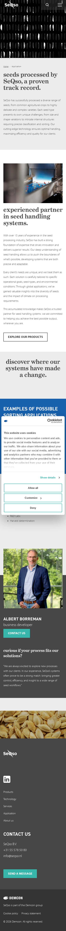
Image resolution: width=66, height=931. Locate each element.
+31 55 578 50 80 (15, 850)
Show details (48, 477)
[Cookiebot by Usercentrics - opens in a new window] (47, 421)
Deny (33, 507)
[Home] (18, 5)
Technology (9, 799)
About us (8, 820)
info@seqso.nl (12, 856)
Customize (31, 497)
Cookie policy (10, 913)
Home (5, 66)
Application (9, 813)
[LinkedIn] (6, 779)
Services (7, 806)
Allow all (33, 487)
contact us (16, 633)
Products (8, 791)
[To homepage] (16, 753)
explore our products (25, 337)
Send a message (20, 873)
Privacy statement (31, 913)
